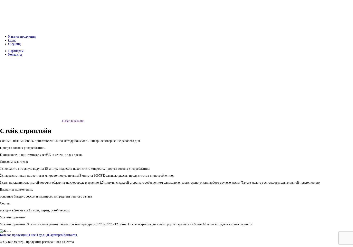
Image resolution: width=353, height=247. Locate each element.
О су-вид (42, 235)
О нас (32, 235)
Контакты (70, 235)
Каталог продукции (14, 235)
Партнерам (55, 235)
